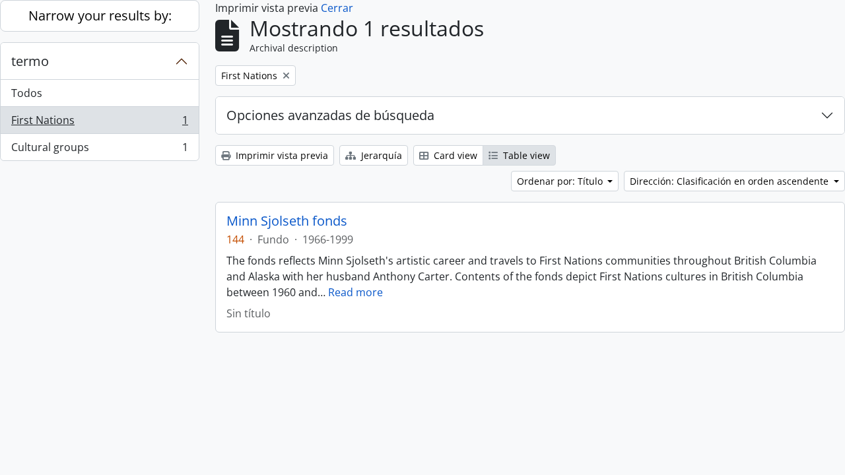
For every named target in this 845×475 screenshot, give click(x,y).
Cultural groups (99, 150)
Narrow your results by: (100, 15)
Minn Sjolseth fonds (286, 221)
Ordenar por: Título (561, 181)
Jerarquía (380, 155)
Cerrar (337, 8)
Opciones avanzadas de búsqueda (330, 115)
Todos (26, 93)
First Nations (99, 123)
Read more (355, 292)
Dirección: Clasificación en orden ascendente (730, 181)
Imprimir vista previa (280, 155)
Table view (525, 155)
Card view (454, 155)
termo (30, 61)
